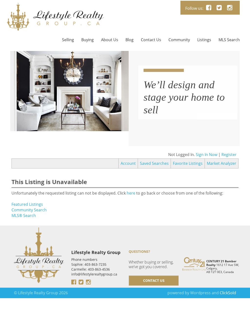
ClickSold (228, 292)
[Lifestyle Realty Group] (55, 6)
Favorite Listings (188, 163)
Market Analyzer (221, 163)
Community (179, 39)
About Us (109, 39)
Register (229, 154)
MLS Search (229, 39)
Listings (204, 39)
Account (128, 163)
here (131, 193)
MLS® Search (23, 215)
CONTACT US (154, 280)
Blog (129, 39)
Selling (68, 39)
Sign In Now (206, 154)
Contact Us (151, 39)
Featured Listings (27, 204)
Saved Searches (154, 163)
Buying (87, 39)
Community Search (29, 210)
